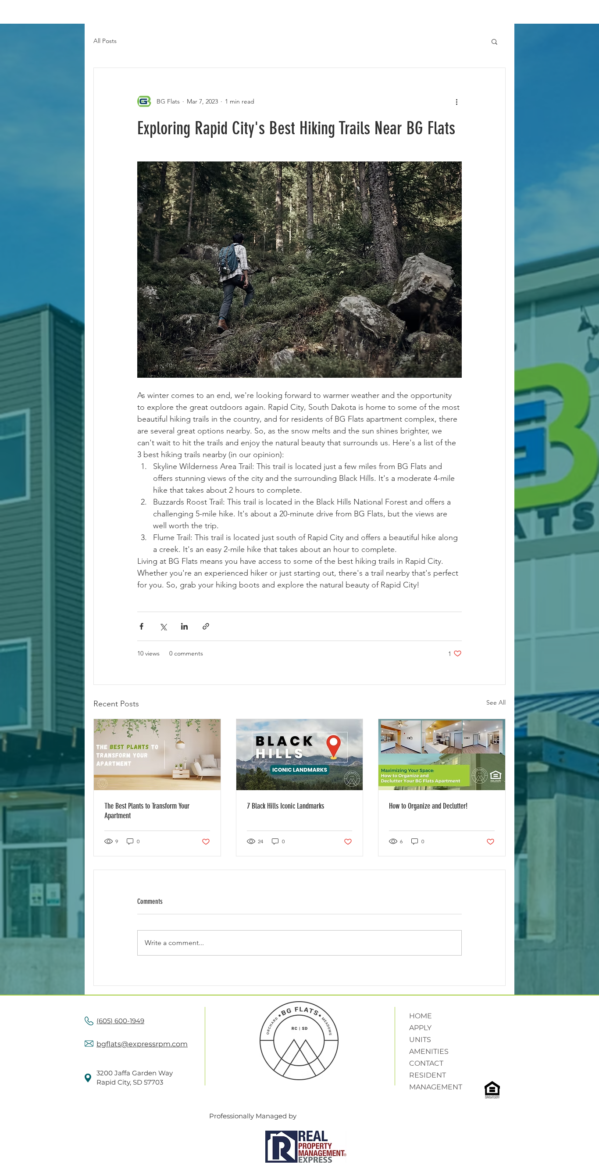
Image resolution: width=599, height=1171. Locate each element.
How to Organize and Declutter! (428, 806)
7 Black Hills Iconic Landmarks (285, 806)
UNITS (420, 1039)
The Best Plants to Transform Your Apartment (146, 810)
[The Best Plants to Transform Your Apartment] (157, 754)
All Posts (105, 41)
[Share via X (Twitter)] (163, 626)
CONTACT (426, 1063)
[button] (494, 41)
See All (496, 702)
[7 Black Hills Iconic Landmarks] (299, 754)
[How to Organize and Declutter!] (441, 754)
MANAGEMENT (435, 1087)
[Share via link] (206, 626)
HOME (420, 1016)
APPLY (420, 1028)
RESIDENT (427, 1075)
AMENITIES (429, 1051)
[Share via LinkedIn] (184, 626)
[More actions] (456, 101)
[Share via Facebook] (141, 626)
